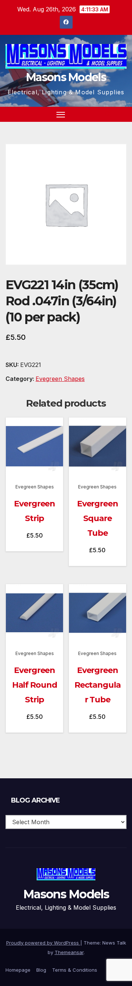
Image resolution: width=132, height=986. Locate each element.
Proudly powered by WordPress (43, 943)
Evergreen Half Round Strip (34, 685)
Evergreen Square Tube (97, 518)
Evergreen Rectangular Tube (97, 685)
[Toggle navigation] (61, 114)
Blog (41, 970)
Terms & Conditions (74, 970)
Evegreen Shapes (60, 378)
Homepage (18, 970)
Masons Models (66, 77)
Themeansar (69, 952)
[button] (108, 114)
